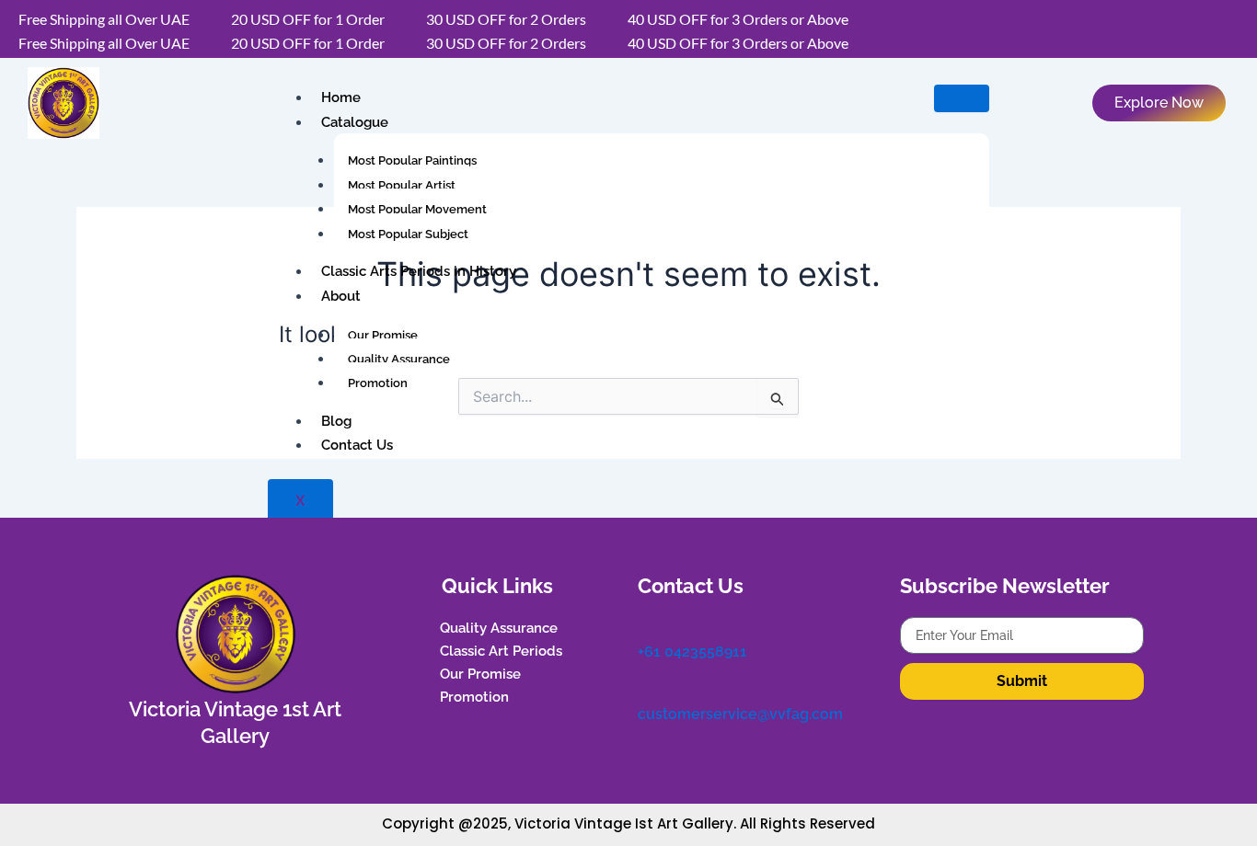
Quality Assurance (399, 359)
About (341, 296)
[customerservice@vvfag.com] (647, 689)
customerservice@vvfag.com (740, 714)
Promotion (378, 383)
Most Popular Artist (402, 185)
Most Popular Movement (417, 209)
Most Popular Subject (408, 234)
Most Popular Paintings (412, 160)
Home (341, 97)
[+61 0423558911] (647, 626)
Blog (336, 421)
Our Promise (383, 335)
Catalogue (354, 122)
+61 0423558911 (692, 651)
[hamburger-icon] (961, 98)
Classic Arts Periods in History (418, 271)
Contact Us (357, 445)
